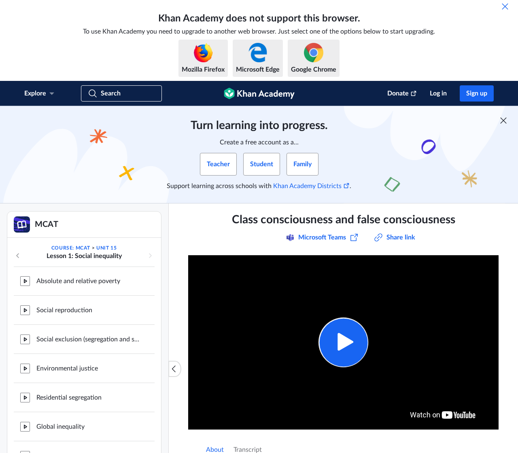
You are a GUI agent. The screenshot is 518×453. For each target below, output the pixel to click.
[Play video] (343, 342)
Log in (438, 93)
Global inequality (60, 424)
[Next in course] (150, 255)
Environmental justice (67, 365)
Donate (398, 93)
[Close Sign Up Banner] (503, 120)
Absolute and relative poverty (78, 278)
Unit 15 (106, 248)
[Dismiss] (505, 6)
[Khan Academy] (259, 93)
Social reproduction (64, 307)
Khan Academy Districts (307, 186)
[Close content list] (174, 369)
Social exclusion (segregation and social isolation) (89, 336)
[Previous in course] (18, 255)
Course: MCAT (70, 248)
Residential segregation (69, 395)
